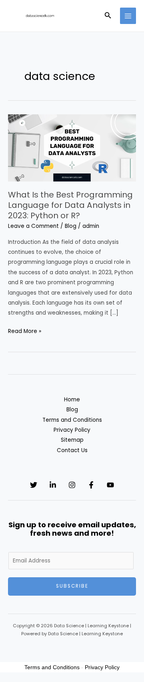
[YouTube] (110, 485)
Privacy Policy (72, 430)
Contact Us (72, 450)
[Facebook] (91, 485)
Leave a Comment (33, 226)
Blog (70, 226)
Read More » (24, 331)
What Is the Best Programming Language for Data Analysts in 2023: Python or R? (70, 205)
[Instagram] (72, 485)
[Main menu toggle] (128, 16)
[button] (108, 16)
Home (72, 399)
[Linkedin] (52, 485)
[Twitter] (33, 485)
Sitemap (72, 440)
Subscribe (72, 586)
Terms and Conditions (72, 420)
